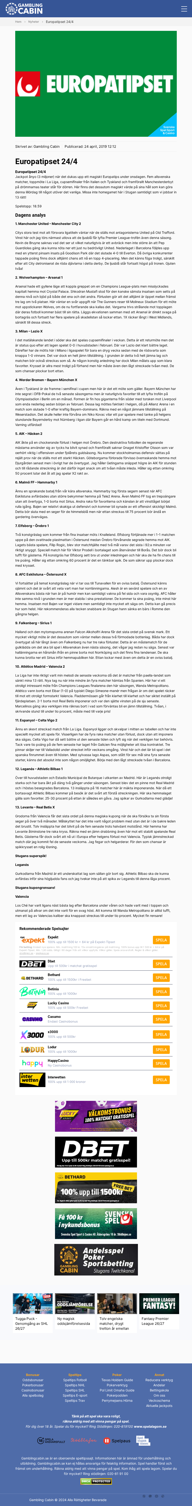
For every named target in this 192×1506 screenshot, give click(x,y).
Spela (161, 940)
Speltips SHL (75, 1390)
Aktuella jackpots (159, 1406)
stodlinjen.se (26, 953)
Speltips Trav (75, 1400)
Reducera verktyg (159, 1380)
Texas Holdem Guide (117, 1380)
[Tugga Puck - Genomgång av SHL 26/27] (33, 1303)
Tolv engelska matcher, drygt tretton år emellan (114, 1323)
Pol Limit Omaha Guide (117, 1390)
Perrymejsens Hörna (117, 1400)
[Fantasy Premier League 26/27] (159, 1303)
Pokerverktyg (117, 1385)
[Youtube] (156, 1496)
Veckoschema (159, 1400)
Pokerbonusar (33, 1385)
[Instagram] (150, 1496)
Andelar (159, 1385)
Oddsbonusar (32, 1380)
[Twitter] (144, 1496)
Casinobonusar (33, 1390)
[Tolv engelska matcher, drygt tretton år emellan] (117, 1303)
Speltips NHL (75, 1385)
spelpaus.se (42, 953)
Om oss (159, 1395)
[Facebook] (162, 1496)
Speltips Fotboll (75, 1380)
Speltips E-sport (75, 1395)
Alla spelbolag (33, 1395)
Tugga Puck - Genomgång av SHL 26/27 (31, 1323)
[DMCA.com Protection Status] (96, 1481)
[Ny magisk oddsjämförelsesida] (75, 1303)
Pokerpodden (117, 1395)
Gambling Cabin (46, 146)
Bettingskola (159, 1390)
